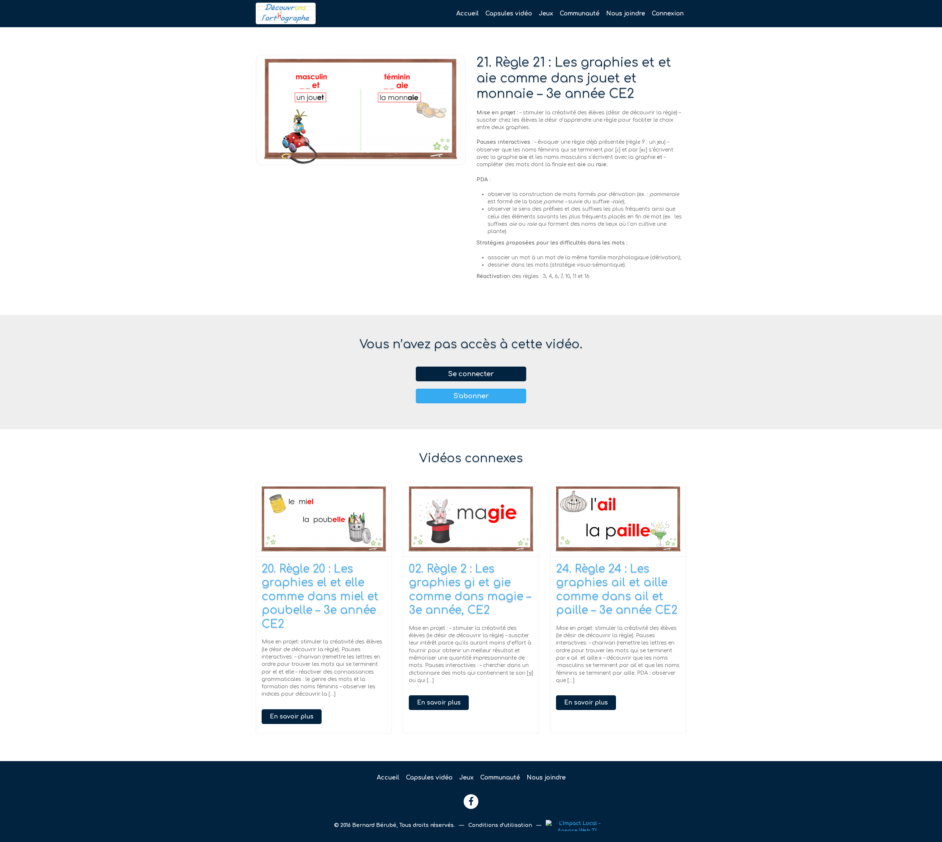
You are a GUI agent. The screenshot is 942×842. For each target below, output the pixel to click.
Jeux (546, 13)
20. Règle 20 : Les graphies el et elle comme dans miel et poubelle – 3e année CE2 (320, 596)
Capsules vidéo (508, 13)
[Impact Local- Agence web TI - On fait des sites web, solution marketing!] (577, 825)
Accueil (467, 13)
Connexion (668, 13)
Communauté (579, 13)
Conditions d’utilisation (501, 825)
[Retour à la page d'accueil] (324, 13)
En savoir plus (292, 716)
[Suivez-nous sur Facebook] (471, 801)
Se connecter (471, 374)
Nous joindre (625, 13)
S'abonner (471, 396)
